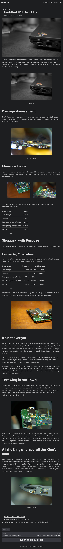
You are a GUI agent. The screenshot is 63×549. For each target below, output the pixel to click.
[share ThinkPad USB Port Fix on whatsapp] (35, 540)
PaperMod (40, 546)
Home (4, 9)
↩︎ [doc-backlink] (24, 516)
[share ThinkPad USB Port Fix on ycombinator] (41, 540)
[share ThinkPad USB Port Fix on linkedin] (25, 540)
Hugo (35, 546)
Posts (8, 9)
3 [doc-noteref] (18, 348)
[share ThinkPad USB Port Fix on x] (21, 540)
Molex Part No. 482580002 (13, 516)
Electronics (6, 529)
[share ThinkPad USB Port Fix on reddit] (28, 540)
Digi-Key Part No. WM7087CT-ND (15, 519)
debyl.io (5, 2)
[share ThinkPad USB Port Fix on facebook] (31, 540)
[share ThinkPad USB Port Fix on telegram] (38, 540)
